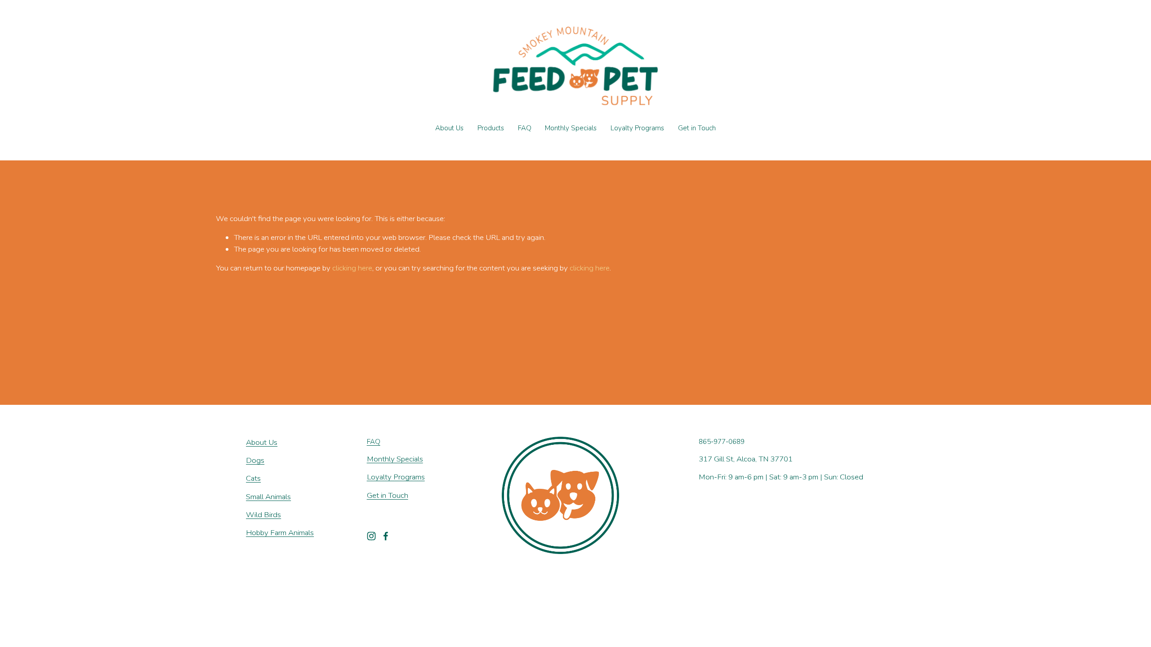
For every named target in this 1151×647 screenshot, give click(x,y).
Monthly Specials (571, 128)
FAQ (524, 128)
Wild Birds (263, 515)
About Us (449, 128)
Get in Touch (697, 128)
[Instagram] (371, 536)
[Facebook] (385, 536)
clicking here (352, 268)
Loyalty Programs (637, 128)
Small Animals (268, 497)
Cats (253, 478)
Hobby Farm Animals (280, 532)
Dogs (255, 460)
